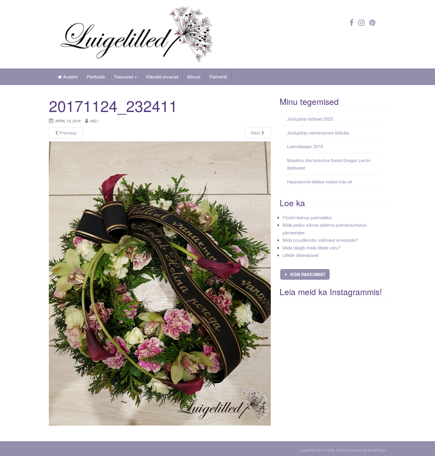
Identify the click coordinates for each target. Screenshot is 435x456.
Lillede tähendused (300, 255)
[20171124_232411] (160, 282)
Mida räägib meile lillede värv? (312, 247)
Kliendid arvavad (162, 76)
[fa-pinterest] (372, 22)
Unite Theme (336, 449)
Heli (94, 120)
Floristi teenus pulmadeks (307, 217)
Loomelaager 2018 (305, 146)
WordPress (376, 449)
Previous (67, 132)
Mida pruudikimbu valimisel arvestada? (320, 240)
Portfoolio (96, 76)
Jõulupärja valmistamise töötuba (318, 132)
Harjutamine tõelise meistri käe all (319, 181)
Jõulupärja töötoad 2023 (310, 119)
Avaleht (70, 76)
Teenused (124, 76)
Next (256, 132)
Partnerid (218, 76)
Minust (193, 76)
